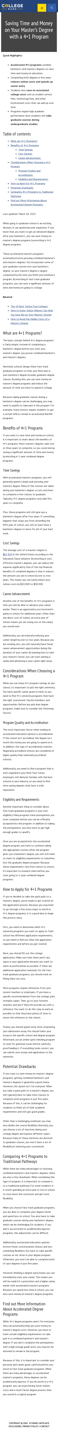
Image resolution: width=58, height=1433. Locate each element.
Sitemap (33, 1423)
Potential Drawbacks (22, 187)
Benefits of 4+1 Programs (25, 145)
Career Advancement (29, 158)
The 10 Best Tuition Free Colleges (29, 306)
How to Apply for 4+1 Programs (28, 183)
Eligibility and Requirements (33, 179)
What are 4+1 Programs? (24, 141)
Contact (44, 1426)
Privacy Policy (30, 1426)
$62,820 (7, 554)
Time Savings (25, 149)
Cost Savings (25, 153)
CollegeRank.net (12, 7)
